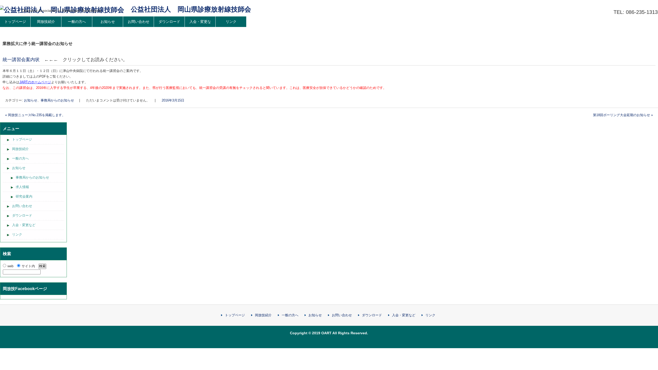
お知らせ (107, 22)
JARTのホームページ (35, 82)
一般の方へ (77, 22)
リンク (231, 22)
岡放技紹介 (46, 22)
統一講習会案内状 (21, 59)
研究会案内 (24, 196)
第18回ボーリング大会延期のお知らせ (623, 115)
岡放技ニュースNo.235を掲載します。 (35, 115)
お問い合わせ (138, 22)
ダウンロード (169, 22)
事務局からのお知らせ (57, 100)
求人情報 (22, 187)
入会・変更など (200, 27)
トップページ (22, 139)
